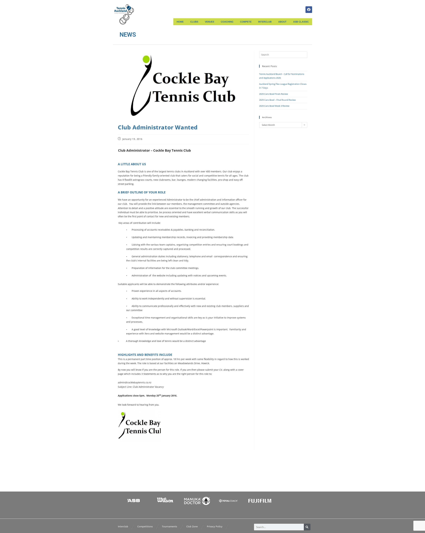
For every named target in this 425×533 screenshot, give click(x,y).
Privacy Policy (214, 526)
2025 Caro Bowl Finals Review (273, 93)
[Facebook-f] (308, 9)
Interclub (123, 526)
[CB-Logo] (140, 426)
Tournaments (169, 526)
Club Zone (192, 526)
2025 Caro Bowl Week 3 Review (274, 105)
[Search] (307, 527)
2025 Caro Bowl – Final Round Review (277, 99)
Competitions (145, 526)
